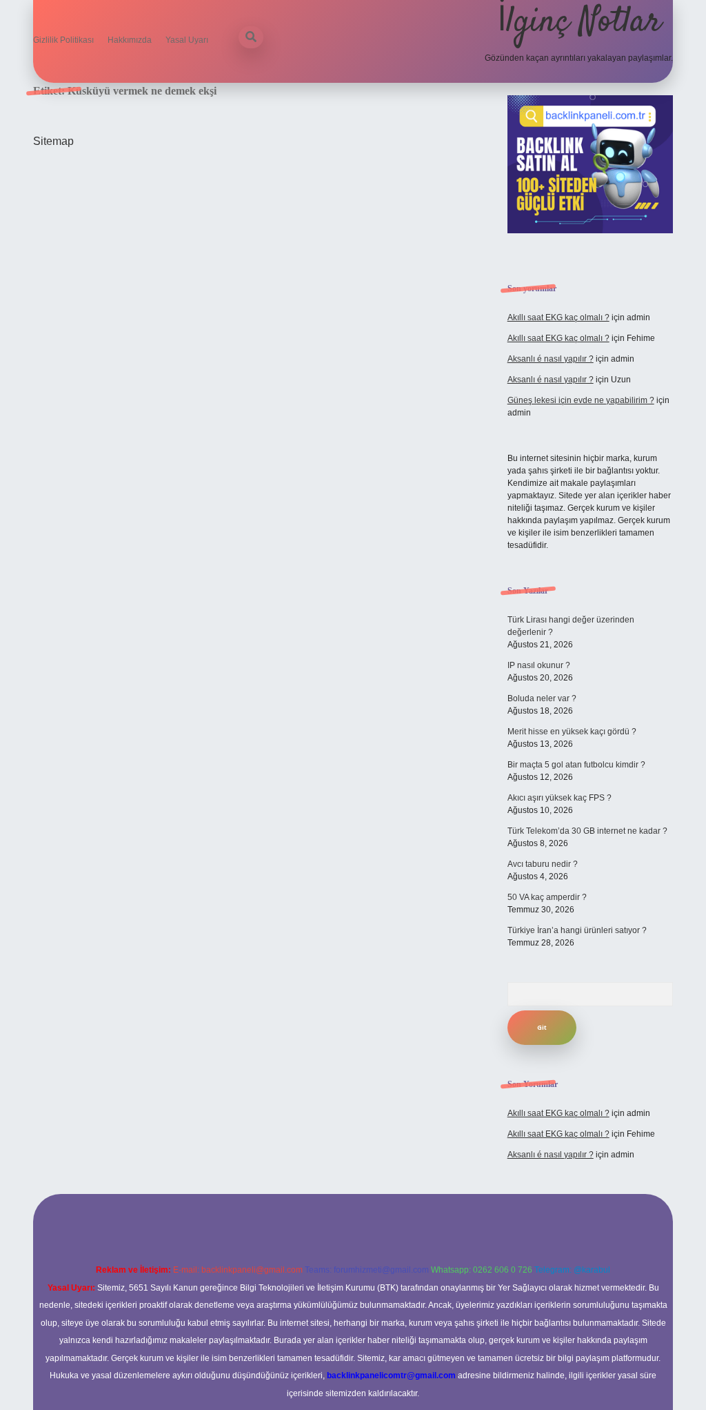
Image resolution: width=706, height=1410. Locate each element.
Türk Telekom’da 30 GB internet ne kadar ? (587, 831)
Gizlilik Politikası (63, 40)
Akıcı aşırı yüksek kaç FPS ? (559, 798)
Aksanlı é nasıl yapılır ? (550, 359)
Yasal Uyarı (186, 40)
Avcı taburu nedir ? (542, 864)
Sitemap (53, 141)
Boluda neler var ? (541, 698)
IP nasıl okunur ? (538, 665)
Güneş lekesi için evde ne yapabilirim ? (580, 400)
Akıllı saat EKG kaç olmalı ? (558, 317)
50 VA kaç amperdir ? (547, 897)
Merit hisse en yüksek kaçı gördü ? (571, 731)
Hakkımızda (130, 40)
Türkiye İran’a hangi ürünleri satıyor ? (577, 930)
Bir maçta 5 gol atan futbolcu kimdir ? (576, 765)
